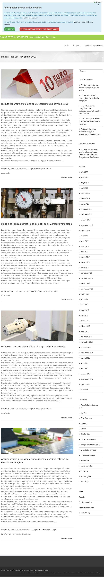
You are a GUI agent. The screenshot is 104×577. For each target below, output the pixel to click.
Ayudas (83, 413)
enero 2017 (85, 268)
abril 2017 (84, 252)
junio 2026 (84, 177)
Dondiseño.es (63, 573)
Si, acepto (9, 29)
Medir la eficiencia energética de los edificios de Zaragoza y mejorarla (36, 224)
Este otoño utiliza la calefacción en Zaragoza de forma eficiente (33, 346)
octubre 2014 (85, 374)
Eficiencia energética (39, 291)
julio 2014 (84, 390)
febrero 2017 (85, 262)
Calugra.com (37, 573)
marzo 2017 (85, 257)
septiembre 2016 (87, 289)
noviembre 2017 (87, 215)
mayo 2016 (85, 310)
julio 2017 (84, 236)
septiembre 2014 (87, 379)
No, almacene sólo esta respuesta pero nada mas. (39, 29)
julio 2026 (84, 172)
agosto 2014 (85, 384)
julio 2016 (84, 300)
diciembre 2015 (86, 337)
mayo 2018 (85, 183)
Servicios (84, 471)
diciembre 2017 (86, 209)
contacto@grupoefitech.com (42, 37)
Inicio (67, 46)
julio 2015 (84, 363)
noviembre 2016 (87, 278)
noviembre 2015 (87, 342)
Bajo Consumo (86, 418)
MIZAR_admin (9, 169)
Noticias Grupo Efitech (94, 46)
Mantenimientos (87, 466)
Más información (66, 177)
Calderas (84, 429)
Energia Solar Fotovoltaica (41, 530)
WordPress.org (84, 513)
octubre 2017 (85, 220)
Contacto (76, 46)
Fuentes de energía (88, 455)
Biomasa (84, 423)
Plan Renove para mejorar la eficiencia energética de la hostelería (89, 121)
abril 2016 (84, 315)
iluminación (85, 461)
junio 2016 (84, 305)
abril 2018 (84, 188)
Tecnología (85, 482)
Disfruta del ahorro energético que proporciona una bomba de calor (35, 104)
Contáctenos (94, 157)
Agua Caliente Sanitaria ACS (88, 406)
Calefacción (36, 169)
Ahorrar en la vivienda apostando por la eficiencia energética (89, 98)
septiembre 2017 (87, 225)
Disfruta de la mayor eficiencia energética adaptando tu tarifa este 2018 (89, 131)
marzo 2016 (85, 321)
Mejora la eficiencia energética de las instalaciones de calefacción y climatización (90, 110)
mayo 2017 (85, 246)
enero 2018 (85, 204)
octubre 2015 (85, 347)
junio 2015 (84, 369)
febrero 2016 (85, 326)
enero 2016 (85, 331)
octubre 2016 (85, 284)
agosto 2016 (85, 294)
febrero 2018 (85, 199)
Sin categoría (86, 477)
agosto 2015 (85, 358)
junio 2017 (84, 241)
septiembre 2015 (87, 353)
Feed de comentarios (86, 507)
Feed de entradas (85, 502)
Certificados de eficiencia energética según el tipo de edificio (89, 87)
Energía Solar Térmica (89, 450)
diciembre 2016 (86, 273)
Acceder (82, 497)
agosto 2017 (85, 230)
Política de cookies (41, 570)
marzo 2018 (85, 193)
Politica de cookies (30, 18)
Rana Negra (97, 573)
